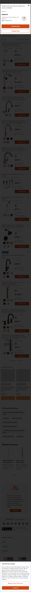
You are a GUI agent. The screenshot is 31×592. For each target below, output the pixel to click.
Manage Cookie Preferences (15, 583)
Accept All (15, 588)
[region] (15, 576)
